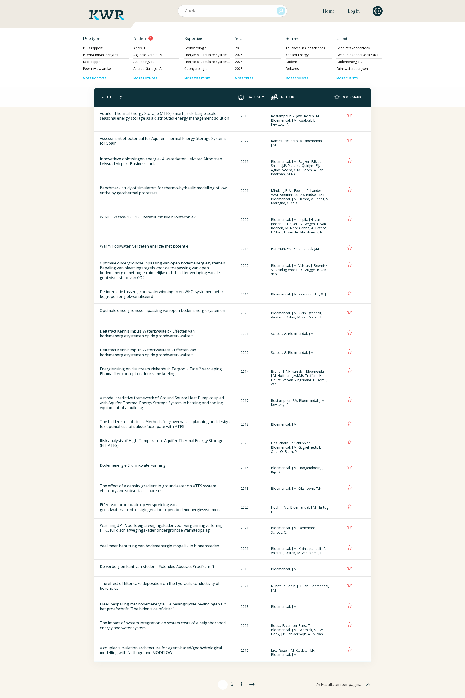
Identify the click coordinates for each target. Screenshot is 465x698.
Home (329, 11)
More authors (145, 78)
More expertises (197, 78)
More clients (347, 78)
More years (244, 78)
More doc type (94, 78)
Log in (354, 11)
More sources (297, 78)
